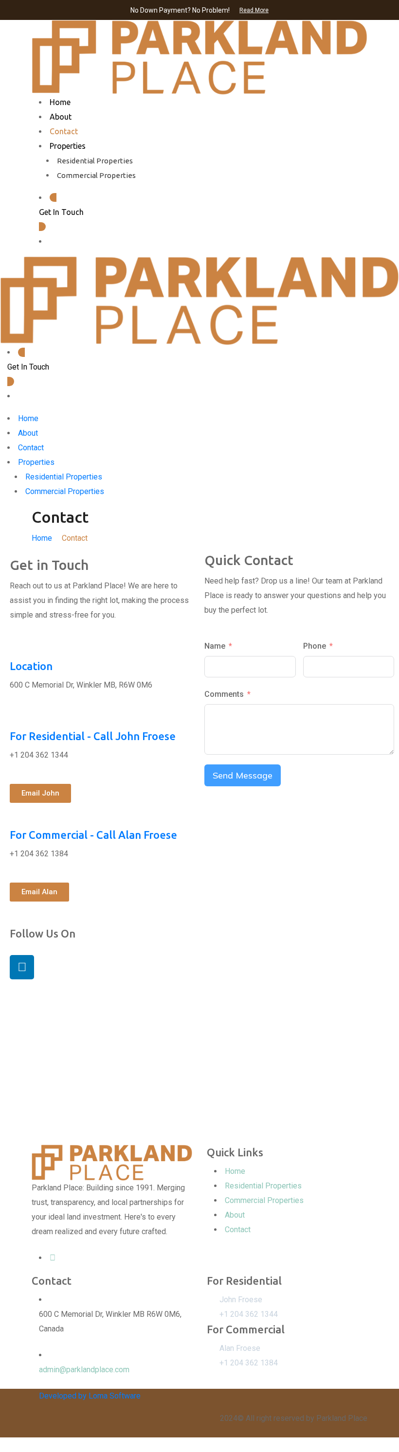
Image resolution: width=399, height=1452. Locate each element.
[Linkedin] (22, 967)
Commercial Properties (96, 175)
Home (60, 102)
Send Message (242, 775)
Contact (64, 131)
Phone (314, 646)
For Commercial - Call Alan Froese (93, 835)
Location (31, 666)
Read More (254, 10)
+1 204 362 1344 (248, 1314)
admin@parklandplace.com (84, 1369)
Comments (224, 694)
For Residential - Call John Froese (93, 736)
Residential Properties (95, 161)
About (61, 116)
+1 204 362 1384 (248, 1362)
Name (214, 646)
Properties (68, 146)
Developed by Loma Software (90, 1395)
